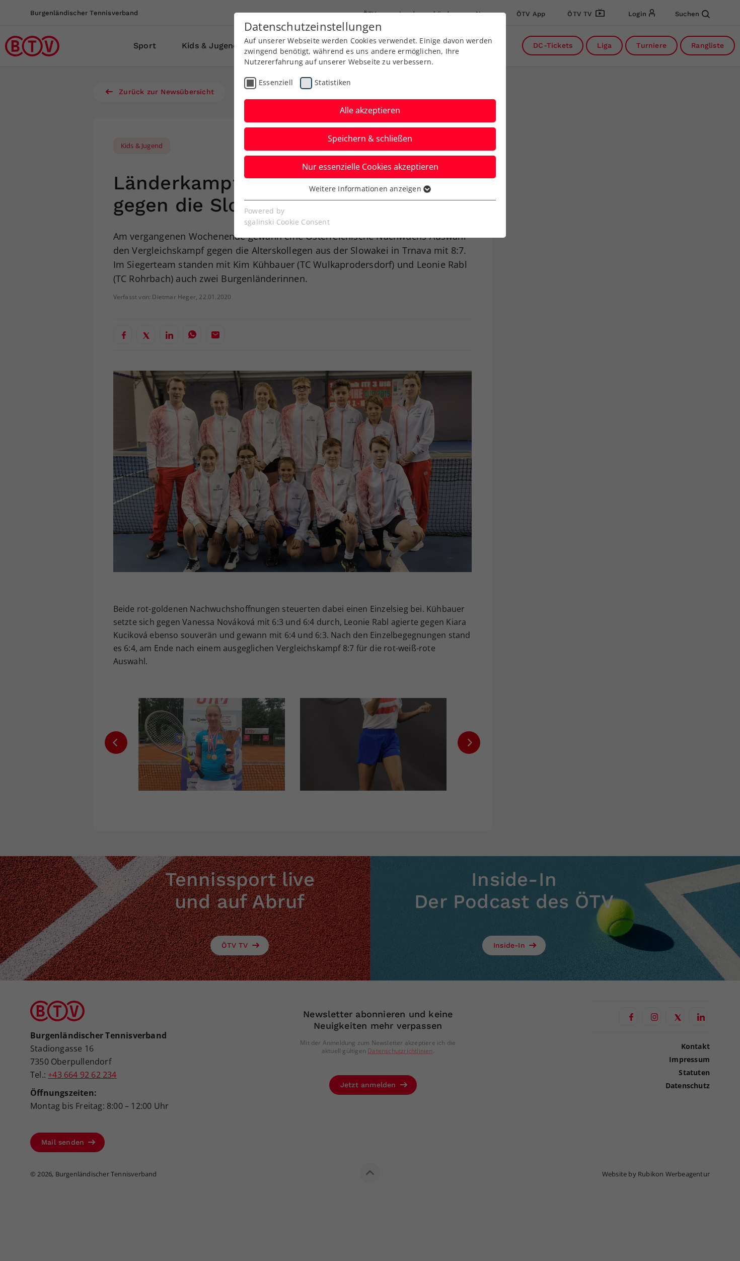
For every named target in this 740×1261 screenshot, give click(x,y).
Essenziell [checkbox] (276, 82)
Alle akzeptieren (370, 110)
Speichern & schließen (370, 138)
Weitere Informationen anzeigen (366, 188)
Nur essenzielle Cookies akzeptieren (370, 166)
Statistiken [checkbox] (333, 82)
